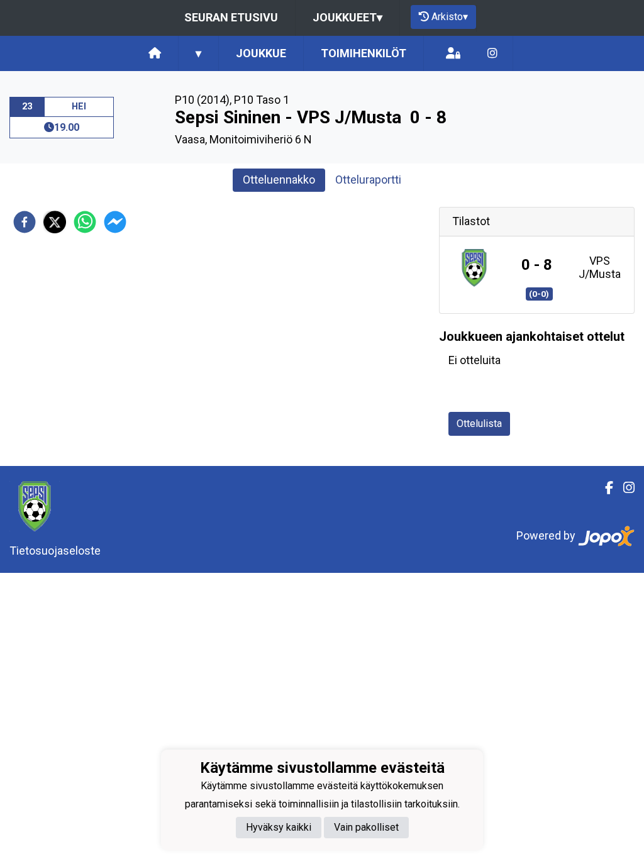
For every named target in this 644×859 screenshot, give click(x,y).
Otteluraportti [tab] (368, 179)
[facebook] (24, 222)
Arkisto (449, 17)
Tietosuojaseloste (55, 550)
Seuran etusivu (231, 17)
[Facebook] (604, 488)
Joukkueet (347, 17)
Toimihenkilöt (363, 53)
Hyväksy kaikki (278, 827)
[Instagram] (492, 54)
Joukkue (261, 53)
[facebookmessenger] (115, 222)
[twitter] (54, 222)
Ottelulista (479, 424)
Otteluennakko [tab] (279, 179)
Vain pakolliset (366, 827)
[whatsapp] (85, 222)
